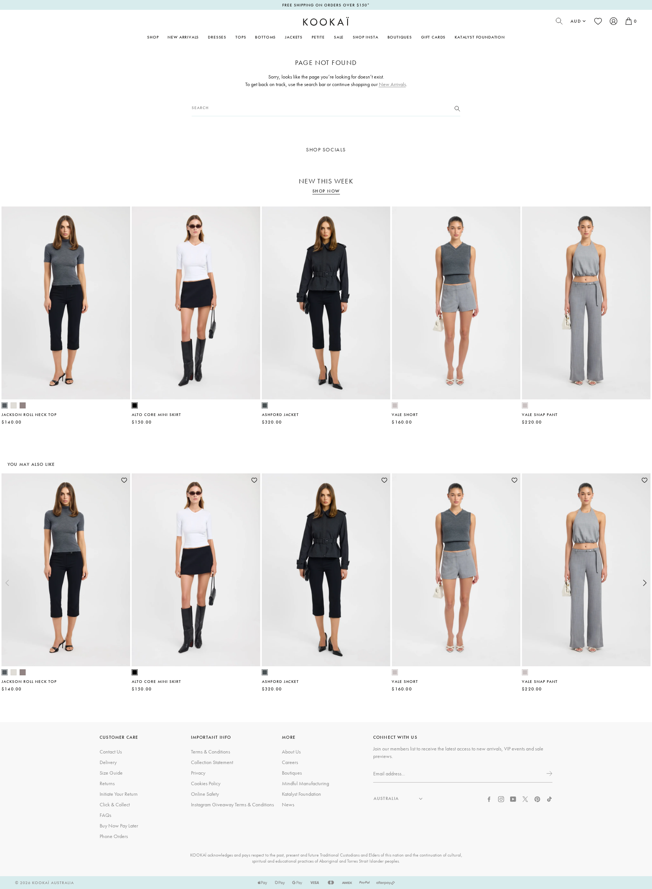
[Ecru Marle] (14, 405)
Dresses (217, 37)
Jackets (294, 37)
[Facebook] (489, 798)
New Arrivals (183, 37)
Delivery (108, 762)
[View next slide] (644, 583)
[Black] (135, 405)
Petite (318, 37)
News (288, 804)
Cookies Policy (205, 783)
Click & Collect (115, 804)
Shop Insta (365, 37)
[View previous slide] (7, 583)
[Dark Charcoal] (265, 405)
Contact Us (111, 751)
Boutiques (400, 37)
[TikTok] (549, 798)
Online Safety (205, 793)
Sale (339, 37)
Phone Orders (114, 836)
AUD (575, 21)
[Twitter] (525, 798)
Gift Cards (433, 37)
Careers (290, 762)
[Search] (457, 108)
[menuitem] (183, 37)
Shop (152, 37)
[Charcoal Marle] (5, 405)
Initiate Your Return (119, 793)
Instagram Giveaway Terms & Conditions (232, 804)
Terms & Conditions (210, 751)
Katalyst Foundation (480, 37)
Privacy (198, 772)
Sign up (548, 773)
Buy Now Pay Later (119, 825)
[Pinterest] (537, 798)
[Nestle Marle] (23, 405)
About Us (291, 751)
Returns (107, 783)
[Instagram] (501, 798)
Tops (240, 37)
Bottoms (265, 37)
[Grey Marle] (395, 405)
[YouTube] (513, 798)
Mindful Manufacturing (305, 783)
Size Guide (111, 772)
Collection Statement (212, 762)
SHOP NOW (326, 191)
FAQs (105, 815)
